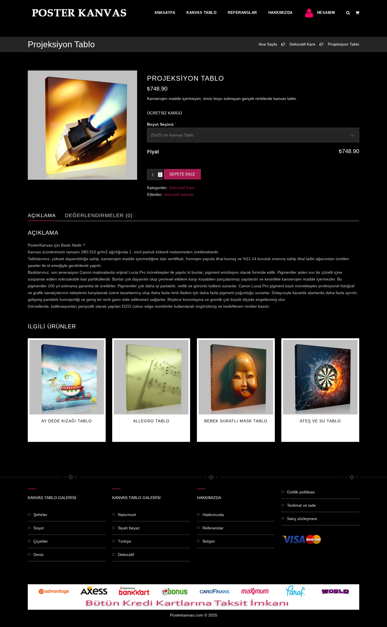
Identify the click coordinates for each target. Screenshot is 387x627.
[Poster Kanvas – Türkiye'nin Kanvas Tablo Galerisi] (78, 12)
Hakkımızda (280, 12)
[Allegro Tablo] (151, 377)
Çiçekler (40, 541)
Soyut (38, 528)
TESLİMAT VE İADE (301, 505)
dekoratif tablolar (179, 194)
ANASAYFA (164, 12)
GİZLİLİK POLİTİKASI (301, 492)
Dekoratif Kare (302, 44)
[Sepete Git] (357, 12)
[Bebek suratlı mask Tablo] (236, 377)
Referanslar (242, 12)
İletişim (209, 541)
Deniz (38, 554)
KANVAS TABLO (201, 12)
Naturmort (127, 514)
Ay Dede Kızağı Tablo (66, 421)
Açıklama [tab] (42, 215)
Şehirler (40, 514)
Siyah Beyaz (129, 528)
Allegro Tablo (151, 421)
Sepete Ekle (182, 174)
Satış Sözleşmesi (302, 518)
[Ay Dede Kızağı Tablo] (66, 377)
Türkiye (124, 541)
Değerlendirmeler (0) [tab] (99, 215)
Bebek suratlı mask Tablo (235, 421)
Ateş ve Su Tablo (320, 421)
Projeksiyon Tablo (343, 44)
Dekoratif (126, 554)
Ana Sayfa (268, 44)
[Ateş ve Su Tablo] (320, 377)
